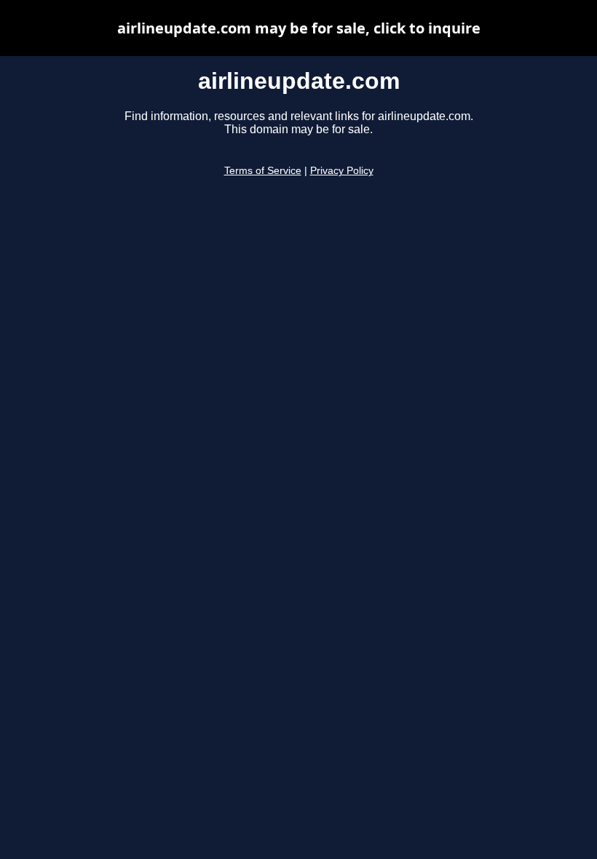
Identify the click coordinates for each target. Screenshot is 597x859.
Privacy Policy (341, 170)
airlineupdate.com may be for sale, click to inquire (299, 28)
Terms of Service (262, 170)
